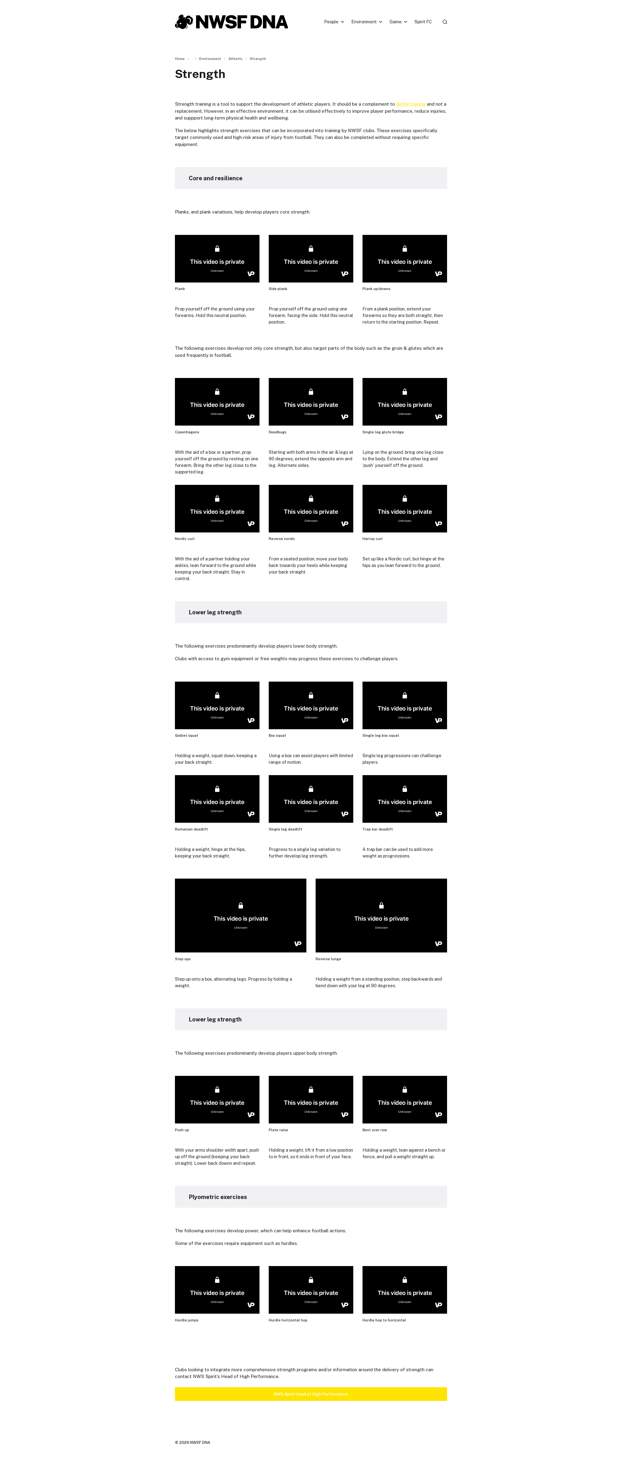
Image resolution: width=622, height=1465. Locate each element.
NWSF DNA (200, 1442)
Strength (258, 58)
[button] (445, 22)
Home (180, 58)
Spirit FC (423, 22)
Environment (364, 22)
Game (395, 22)
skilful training (411, 104)
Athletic (235, 58)
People (331, 22)
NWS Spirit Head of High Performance (311, 1394)
